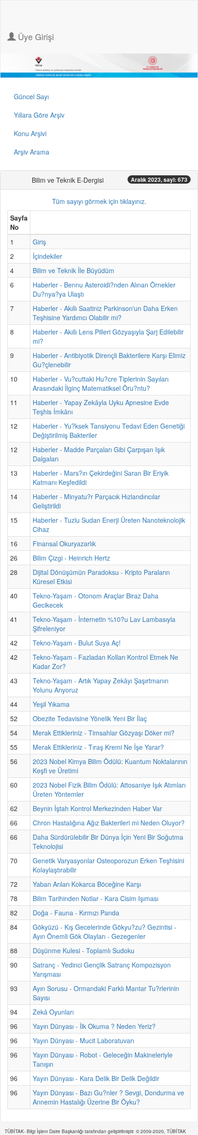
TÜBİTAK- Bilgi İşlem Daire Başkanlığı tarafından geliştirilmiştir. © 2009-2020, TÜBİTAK (95, 1131)
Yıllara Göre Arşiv (39, 114)
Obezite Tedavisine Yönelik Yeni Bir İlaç (90, 718)
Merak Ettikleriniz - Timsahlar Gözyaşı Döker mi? (104, 732)
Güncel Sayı (31, 96)
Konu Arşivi (30, 133)
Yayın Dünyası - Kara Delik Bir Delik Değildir (96, 1078)
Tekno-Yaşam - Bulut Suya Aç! (77, 642)
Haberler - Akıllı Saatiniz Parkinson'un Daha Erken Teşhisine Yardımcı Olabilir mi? (105, 313)
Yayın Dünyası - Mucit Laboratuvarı (83, 1040)
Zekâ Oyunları (53, 1011)
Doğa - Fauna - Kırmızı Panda (76, 912)
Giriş (39, 241)
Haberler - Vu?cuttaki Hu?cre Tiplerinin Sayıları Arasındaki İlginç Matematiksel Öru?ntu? (101, 383)
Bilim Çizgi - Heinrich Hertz (71, 557)
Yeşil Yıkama (51, 704)
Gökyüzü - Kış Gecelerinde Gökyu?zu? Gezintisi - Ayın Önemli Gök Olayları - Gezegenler (104, 931)
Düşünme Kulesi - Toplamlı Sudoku (83, 950)
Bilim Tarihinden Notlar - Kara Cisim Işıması (95, 898)
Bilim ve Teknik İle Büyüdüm (73, 270)
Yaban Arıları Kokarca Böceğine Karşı (87, 884)
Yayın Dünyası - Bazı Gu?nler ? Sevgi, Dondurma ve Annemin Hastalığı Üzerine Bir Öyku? (108, 1097)
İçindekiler (47, 256)
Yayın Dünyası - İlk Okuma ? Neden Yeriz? (94, 1026)
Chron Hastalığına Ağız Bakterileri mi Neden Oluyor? (109, 822)
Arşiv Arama (31, 151)
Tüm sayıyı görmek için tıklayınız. (99, 201)
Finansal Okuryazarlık (64, 543)
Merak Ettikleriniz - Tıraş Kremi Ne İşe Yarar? (98, 747)
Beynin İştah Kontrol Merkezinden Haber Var (97, 808)
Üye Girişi (35, 36)
